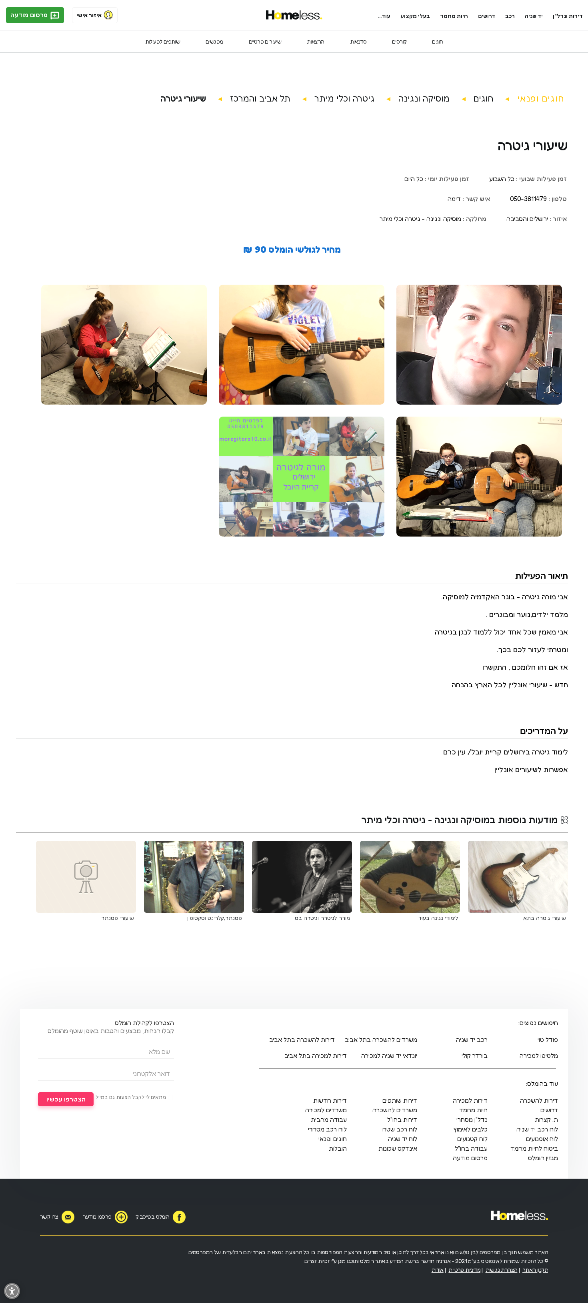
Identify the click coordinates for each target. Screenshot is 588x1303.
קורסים (399, 41)
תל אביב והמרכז (260, 98)
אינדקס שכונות (397, 1148)
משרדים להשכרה (394, 1110)
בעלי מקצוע (415, 15)
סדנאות (358, 41)
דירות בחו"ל (402, 1119)
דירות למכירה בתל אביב (315, 1056)
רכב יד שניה (472, 1040)
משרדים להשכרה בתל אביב (381, 1040)
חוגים (437, 41)
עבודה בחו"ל (471, 1148)
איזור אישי (89, 15)
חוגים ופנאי (540, 98)
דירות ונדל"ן (568, 15)
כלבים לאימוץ (470, 1129)
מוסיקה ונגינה (424, 98)
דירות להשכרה (539, 1100)
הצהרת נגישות (502, 1269)
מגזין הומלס (543, 1158)
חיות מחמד (454, 15)
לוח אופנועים (542, 1139)
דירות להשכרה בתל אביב (302, 1040)
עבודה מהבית (329, 1119)
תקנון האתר (535, 1269)
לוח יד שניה (402, 1139)
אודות (438, 1269)
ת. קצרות (546, 1119)
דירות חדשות (330, 1100)
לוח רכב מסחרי (327, 1129)
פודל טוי (548, 1040)
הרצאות (315, 41)
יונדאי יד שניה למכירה (389, 1056)
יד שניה (534, 15)
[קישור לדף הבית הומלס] (294, 15)
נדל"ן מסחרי (472, 1119)
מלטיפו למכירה (539, 1056)
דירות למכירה (470, 1100)
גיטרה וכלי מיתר (344, 98)
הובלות (338, 1148)
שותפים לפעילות (162, 41)
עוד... (384, 15)
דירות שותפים (399, 1100)
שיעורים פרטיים (265, 41)
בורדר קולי (475, 1056)
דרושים (486, 15)
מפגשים (214, 41)
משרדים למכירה (326, 1110)
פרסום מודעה (29, 15)
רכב (510, 15)
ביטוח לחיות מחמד (534, 1148)
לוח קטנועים (472, 1139)
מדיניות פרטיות (464, 1269)
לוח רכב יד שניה (537, 1129)
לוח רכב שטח (399, 1129)
